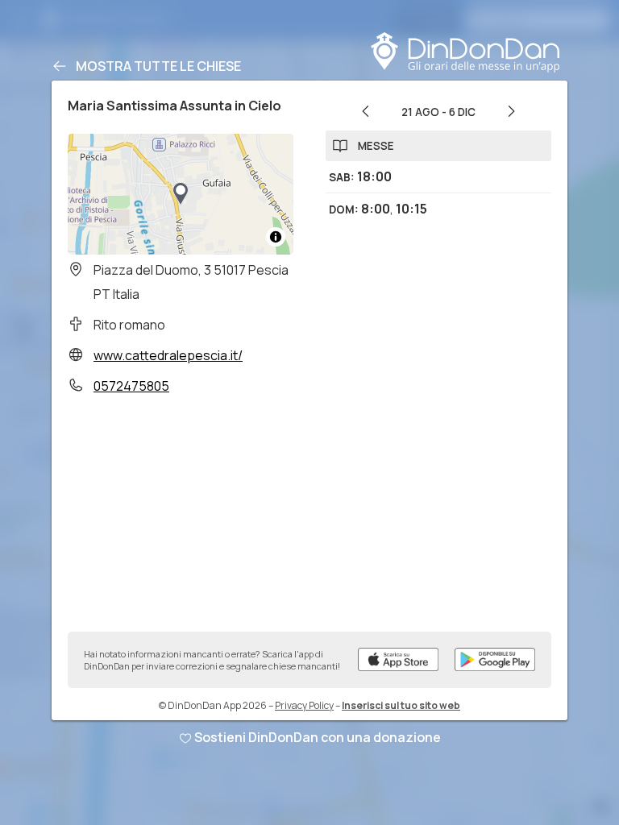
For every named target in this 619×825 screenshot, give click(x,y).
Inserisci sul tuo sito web (401, 705)
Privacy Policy (304, 705)
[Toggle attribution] (275, 237)
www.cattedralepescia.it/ (168, 355)
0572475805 (131, 386)
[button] (180, 194)
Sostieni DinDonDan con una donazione (317, 737)
